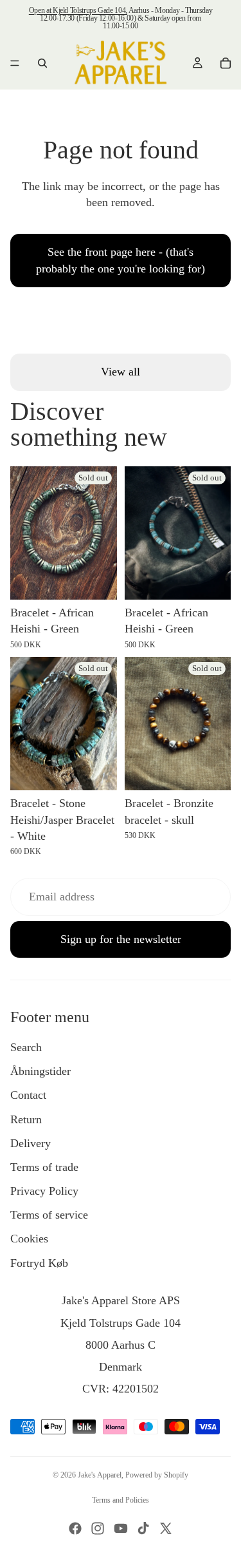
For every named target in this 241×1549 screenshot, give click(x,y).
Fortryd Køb (39, 1263)
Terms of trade (44, 1167)
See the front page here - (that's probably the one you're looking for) (120, 259)
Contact (28, 1094)
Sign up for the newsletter (120, 939)
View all (120, 371)
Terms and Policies (120, 1500)
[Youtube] (121, 1528)
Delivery (30, 1143)
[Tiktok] (143, 1528)
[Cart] (225, 63)
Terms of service (49, 1214)
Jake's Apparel (99, 1474)
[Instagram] (97, 1528)
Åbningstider (40, 1071)
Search (26, 1047)
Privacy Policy (44, 1190)
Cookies (29, 1238)
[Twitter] (166, 1528)
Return (26, 1119)
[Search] (42, 63)
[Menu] (15, 63)
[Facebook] (75, 1528)
